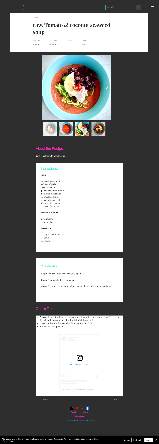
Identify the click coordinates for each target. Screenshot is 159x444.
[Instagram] (82, 408)
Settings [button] (127, 440)
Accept (148, 440)
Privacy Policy (8, 441)
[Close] (156, 440)
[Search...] (138, 7)
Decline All (137, 440)
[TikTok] (71, 408)
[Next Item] (106, 87)
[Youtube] (77, 408)
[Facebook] (87, 408)
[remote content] (79, 363)
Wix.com (92, 420)
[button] (152, 5)
